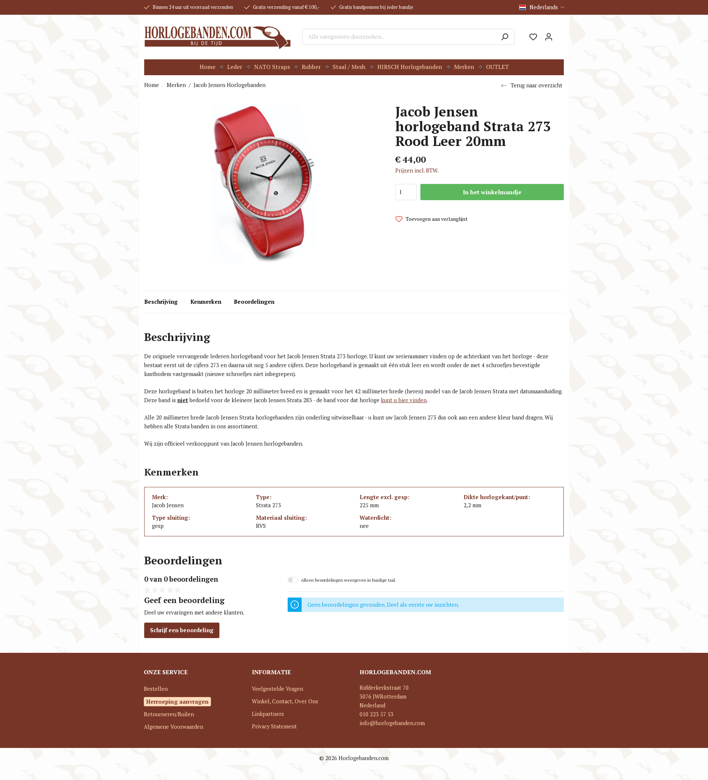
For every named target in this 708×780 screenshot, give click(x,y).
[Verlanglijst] (533, 36)
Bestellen (156, 688)
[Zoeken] (504, 37)
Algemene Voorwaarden (173, 726)
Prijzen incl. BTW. (416, 170)
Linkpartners (268, 713)
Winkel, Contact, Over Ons (285, 701)
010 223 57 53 (376, 714)
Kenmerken (205, 301)
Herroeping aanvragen (177, 701)
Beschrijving (161, 301)
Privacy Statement (274, 726)
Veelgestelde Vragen (277, 688)
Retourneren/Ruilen (169, 714)
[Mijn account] (548, 36)
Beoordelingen (254, 301)
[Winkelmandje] (560, 34)
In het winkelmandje (492, 192)
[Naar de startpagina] (217, 36)
